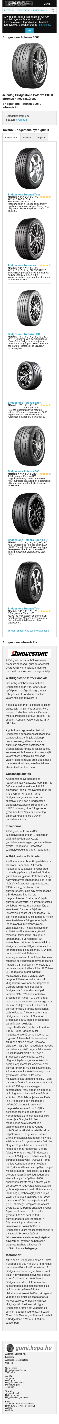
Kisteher (27, 137)
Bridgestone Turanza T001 (24, 608)
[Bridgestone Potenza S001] (29, 445)
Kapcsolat (9, 1356)
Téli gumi (9, 1378)
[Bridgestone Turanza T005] (29, 168)
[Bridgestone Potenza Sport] (29, 376)
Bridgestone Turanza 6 (22, 265)
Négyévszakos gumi (14, 1382)
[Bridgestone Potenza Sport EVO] (29, 513)
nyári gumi (22, 119)
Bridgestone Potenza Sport (24, 402)
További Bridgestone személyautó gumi (28, 630)
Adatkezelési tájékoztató (16, 1359)
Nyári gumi (10, 1380)
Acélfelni (9, 1409)
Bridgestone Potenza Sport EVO (28, 540)
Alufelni (8, 1407)
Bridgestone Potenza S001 (24, 471)
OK (29, 30)
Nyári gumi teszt (12, 1395)
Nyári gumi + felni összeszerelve (20, 1405)
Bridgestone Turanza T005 (24, 194)
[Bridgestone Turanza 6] (29, 239)
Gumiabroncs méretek (15, 1370)
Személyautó (11, 137)
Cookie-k (9, 1362)
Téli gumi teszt (12, 1393)
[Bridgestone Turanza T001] (29, 582)
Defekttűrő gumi (12, 1384)
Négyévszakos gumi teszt (17, 1397)
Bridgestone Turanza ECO (24, 334)
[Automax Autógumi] (16, 3)
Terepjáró (41, 137)
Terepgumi (10, 1386)
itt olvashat (44, 24)
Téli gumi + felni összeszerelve (19, 1403)
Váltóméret (10, 1372)
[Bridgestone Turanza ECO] (29, 307)
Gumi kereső (11, 1367)
